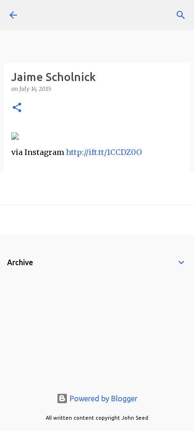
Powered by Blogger (102, 398)
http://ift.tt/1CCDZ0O (104, 152)
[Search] (180, 15)
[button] (17, 108)
